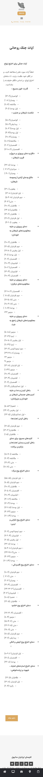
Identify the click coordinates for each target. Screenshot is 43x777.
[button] (22, 18)
